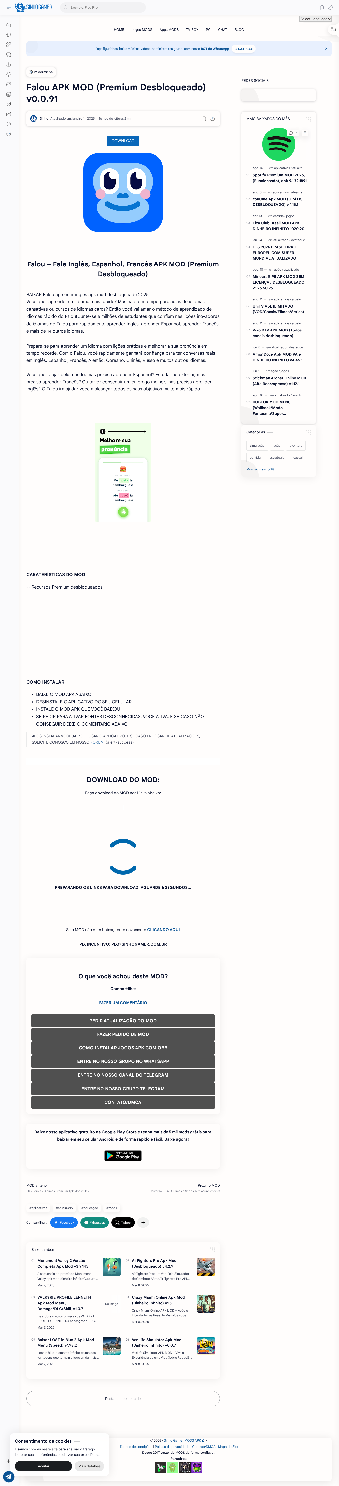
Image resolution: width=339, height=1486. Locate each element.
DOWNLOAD (123, 140)
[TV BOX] (192, 29)
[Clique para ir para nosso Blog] (9, 94)
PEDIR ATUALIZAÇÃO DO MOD (123, 976)
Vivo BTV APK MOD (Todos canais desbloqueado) (277, 333)
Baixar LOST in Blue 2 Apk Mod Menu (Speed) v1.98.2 (65, 1297)
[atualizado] (299, 168)
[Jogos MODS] (142, 29)
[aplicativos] (283, 168)
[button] (330, 7)
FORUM (97, 742)
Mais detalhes (89, 1466)
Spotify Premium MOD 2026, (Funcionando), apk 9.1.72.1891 (280, 178)
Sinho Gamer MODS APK (182, 1395)
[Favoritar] (204, 118)
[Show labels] (261, 469)
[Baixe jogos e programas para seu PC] (9, 55)
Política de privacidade (172, 1402)
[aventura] (298, 395)
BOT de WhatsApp (215, 49)
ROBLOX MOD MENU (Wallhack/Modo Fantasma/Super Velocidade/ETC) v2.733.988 (278, 408)
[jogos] (290, 216)
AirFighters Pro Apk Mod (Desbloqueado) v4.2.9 (154, 1218)
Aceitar (43, 1466)
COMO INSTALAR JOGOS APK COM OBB (123, 1003)
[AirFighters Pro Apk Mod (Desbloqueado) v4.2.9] (206, 1222)
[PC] (208, 29)
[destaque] (298, 240)
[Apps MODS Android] (9, 45)
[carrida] (279, 216)
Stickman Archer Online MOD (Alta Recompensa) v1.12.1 (279, 381)
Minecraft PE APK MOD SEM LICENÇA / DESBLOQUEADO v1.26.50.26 (278, 282)
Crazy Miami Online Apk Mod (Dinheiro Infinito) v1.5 (158, 1255)
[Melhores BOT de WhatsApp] (9, 104)
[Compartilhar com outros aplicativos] (143, 1177)
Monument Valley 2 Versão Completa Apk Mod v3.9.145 (62, 1218)
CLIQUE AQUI (244, 49)
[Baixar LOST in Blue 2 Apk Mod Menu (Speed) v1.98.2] (112, 1301)
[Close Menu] (326, 48)
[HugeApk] (160, 1422)
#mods (111, 1163)
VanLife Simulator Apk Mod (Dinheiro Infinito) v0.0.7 (157, 1297)
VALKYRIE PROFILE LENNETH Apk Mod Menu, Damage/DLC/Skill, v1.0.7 (64, 1258)
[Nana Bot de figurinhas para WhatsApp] (185, 1422)
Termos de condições (136, 1402)
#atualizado (64, 1163)
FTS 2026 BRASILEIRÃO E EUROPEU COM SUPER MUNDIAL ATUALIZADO (276, 253)
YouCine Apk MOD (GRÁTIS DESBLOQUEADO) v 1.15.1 (278, 202)
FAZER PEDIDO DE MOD (123, 989)
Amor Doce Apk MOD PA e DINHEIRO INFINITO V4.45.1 (277, 357)
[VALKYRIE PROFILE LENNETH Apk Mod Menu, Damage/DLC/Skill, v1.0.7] (112, 1259)
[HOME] (119, 29)
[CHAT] (222, 29)
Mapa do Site (228, 1402)
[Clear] (141, 7)
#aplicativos (38, 1163)
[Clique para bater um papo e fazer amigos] (9, 84)
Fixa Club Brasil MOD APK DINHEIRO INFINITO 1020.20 (278, 226)
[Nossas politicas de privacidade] (9, 124)
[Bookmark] (322, 7)
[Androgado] (172, 1422)
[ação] (278, 270)
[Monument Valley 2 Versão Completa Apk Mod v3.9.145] (112, 1222)
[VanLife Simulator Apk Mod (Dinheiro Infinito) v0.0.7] (206, 1301)
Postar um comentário (123, 1354)
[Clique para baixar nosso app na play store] (9, 64)
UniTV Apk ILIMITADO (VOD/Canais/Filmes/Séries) (278, 309)
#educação (89, 1163)
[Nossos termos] (9, 114)
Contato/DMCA (204, 1402)
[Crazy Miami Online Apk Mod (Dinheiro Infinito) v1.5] (206, 1259)
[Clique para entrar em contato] (9, 134)
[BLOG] (239, 29)
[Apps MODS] (169, 29)
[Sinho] (44, 118)
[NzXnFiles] (196, 1422)
